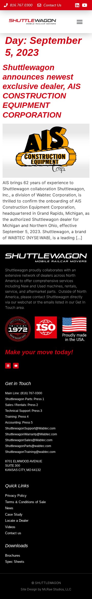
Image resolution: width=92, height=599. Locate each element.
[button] (80, 22)
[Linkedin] (77, 5)
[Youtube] (84, 5)
